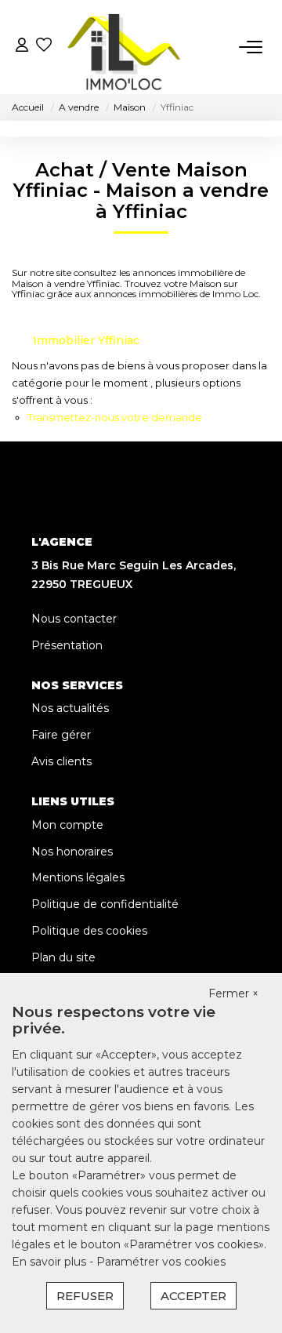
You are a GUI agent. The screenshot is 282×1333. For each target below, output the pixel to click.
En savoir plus (50, 1262)
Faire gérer (61, 735)
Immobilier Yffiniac (86, 340)
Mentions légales (78, 877)
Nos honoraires (72, 851)
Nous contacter (74, 619)
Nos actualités (70, 708)
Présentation (67, 645)
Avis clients (61, 761)
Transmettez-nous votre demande (114, 417)
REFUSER (85, 1295)
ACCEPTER (193, 1295)
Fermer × (233, 993)
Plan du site (63, 957)
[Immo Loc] (124, 47)
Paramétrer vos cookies (161, 1262)
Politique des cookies (89, 931)
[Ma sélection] (44, 46)
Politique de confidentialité (105, 904)
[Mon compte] (22, 46)
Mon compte (67, 825)
